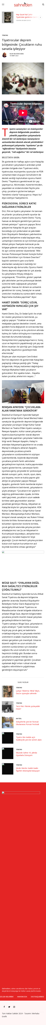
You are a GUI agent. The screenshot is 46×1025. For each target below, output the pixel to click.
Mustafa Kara (19, 54)
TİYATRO (5, 35)
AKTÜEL (19, 718)
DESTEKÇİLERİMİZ (37, 997)
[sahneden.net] (23, 4)
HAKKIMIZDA (22, 997)
